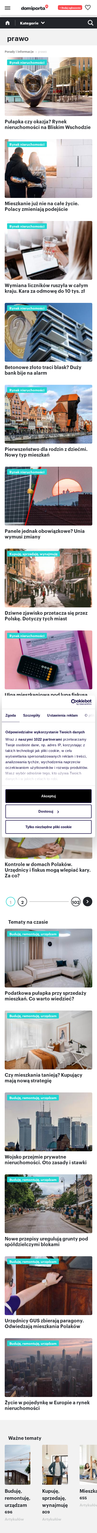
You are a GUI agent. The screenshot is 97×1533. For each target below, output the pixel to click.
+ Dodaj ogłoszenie (70, 7)
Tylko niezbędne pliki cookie (48, 827)
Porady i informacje (19, 51)
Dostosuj (45, 811)
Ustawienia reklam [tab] (62, 715)
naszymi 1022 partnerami (40, 739)
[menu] (7, 7)
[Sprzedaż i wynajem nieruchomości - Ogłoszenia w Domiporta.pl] (34, 8)
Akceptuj (48, 796)
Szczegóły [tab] (31, 715)
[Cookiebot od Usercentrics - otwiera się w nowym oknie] (71, 702)
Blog (7, 23)
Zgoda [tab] (10, 715)
